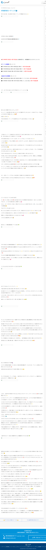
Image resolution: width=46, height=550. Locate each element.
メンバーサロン (12, 546)
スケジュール (18, 546)
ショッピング (24, 546)
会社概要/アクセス (41, 546)
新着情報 (7, 546)
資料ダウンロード (30, 546)
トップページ (3, 546)
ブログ (36, 546)
